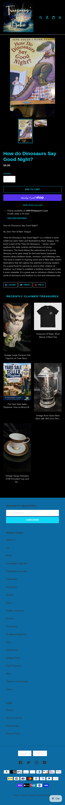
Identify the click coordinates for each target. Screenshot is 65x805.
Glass (9, 602)
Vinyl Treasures (13, 665)
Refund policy (13, 725)
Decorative (11, 587)
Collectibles (11, 579)
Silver (9, 642)
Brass (9, 555)
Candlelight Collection (16, 563)
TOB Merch (12, 650)
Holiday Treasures (15, 610)
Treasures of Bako (27, 795)
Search (9, 710)
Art (7, 547)
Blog (8, 673)
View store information (17, 218)
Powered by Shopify (44, 795)
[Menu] (60, 17)
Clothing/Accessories (16, 571)
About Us (10, 539)
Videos (9, 689)
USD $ (39, 753)
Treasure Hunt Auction (17, 681)
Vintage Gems (13, 658)
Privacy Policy (13, 733)
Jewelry (10, 595)
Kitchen (9, 618)
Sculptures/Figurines (16, 634)
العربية (23, 753)
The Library (11, 626)
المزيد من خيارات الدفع (32, 205)
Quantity (7, 173)
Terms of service (14, 718)
